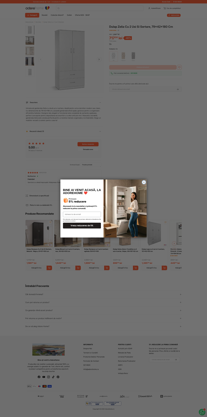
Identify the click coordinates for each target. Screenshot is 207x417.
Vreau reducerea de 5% (82, 225)
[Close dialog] (144, 182)
